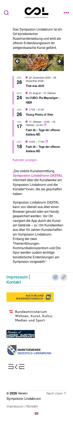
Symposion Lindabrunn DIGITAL (38, 175)
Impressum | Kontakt (18, 280)
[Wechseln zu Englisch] (36, 413)
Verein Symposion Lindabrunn (23, 395)
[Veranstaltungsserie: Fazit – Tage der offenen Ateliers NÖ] (45, 125)
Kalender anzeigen (25, 160)
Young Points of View (39, 114)
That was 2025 (35, 86)
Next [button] (59, 61)
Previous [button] (18, 61)
